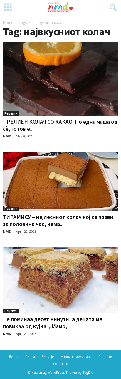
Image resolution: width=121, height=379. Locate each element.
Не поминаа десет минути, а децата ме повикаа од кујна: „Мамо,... (52, 323)
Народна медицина (76, 356)
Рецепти (11, 113)
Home (8, 22)
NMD (7, 136)
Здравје (48, 356)
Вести (14, 356)
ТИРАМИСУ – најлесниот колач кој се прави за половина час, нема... (58, 220)
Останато (60, 363)
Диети (30, 356)
